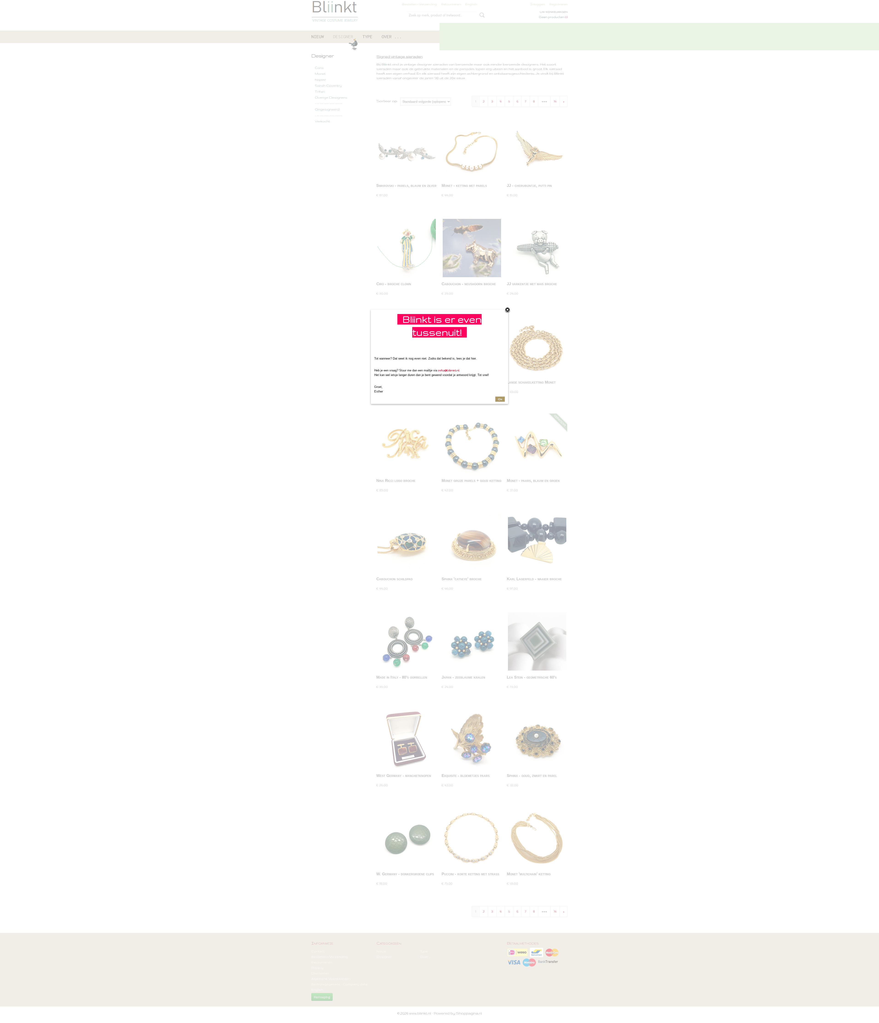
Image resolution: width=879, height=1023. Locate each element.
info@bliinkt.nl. (449, 370)
